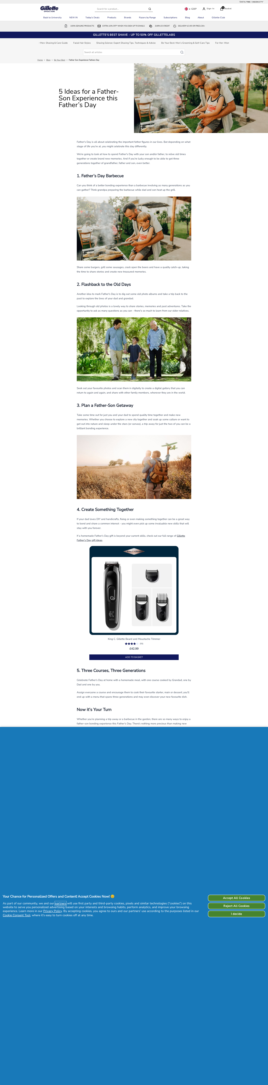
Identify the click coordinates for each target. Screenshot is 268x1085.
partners (60, 903)
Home (40, 60)
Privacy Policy (52, 911)
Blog (48, 60)
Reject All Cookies (236, 906)
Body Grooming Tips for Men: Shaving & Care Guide (42, 42)
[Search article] (183, 52)
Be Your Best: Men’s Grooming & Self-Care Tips (185, 42)
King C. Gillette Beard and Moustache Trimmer (134, 639)
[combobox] (124, 9)
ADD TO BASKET (134, 657)
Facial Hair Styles (82, 42)
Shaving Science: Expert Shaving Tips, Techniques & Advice (126, 42)
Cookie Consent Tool (16, 915)
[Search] (149, 9)
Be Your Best (59, 60)
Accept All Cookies (236, 898)
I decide (236, 914)
